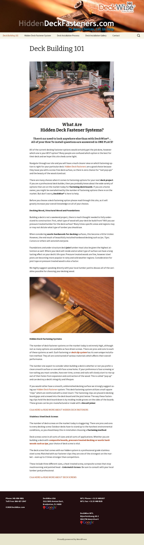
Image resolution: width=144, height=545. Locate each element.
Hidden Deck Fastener (47, 389)
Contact (116, 35)
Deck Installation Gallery (95, 35)
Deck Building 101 (10, 35)
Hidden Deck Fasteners (75, 166)
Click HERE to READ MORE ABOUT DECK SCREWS (53, 477)
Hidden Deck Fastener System (37, 35)
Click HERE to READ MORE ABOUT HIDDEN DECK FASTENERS (59, 409)
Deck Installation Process (68, 35)
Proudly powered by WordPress (72, 539)
